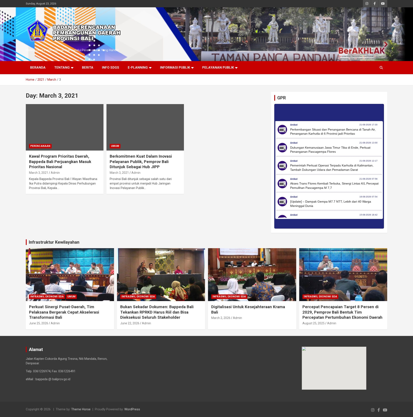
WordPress (132, 409)
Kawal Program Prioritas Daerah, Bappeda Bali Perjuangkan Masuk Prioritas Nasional (60, 161)
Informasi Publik (175, 67)
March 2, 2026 (220, 318)
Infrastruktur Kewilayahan (54, 242)
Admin (55, 172)
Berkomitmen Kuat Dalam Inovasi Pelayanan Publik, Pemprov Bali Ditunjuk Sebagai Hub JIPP (141, 161)
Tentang (62, 67)
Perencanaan (40, 146)
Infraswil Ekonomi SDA (47, 296)
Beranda (38, 67)
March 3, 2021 (38, 172)
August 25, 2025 (313, 323)
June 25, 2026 (38, 323)
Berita (87, 67)
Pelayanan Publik (218, 67)
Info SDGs (110, 67)
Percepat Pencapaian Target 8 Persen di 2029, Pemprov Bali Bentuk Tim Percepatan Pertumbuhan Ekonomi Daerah (342, 312)
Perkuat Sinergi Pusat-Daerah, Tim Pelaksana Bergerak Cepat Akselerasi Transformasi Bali (64, 312)
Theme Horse (81, 409)
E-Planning (138, 67)
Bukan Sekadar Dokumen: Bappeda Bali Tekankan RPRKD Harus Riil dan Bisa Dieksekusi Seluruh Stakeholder (157, 312)
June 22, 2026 (129, 323)
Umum (115, 146)
